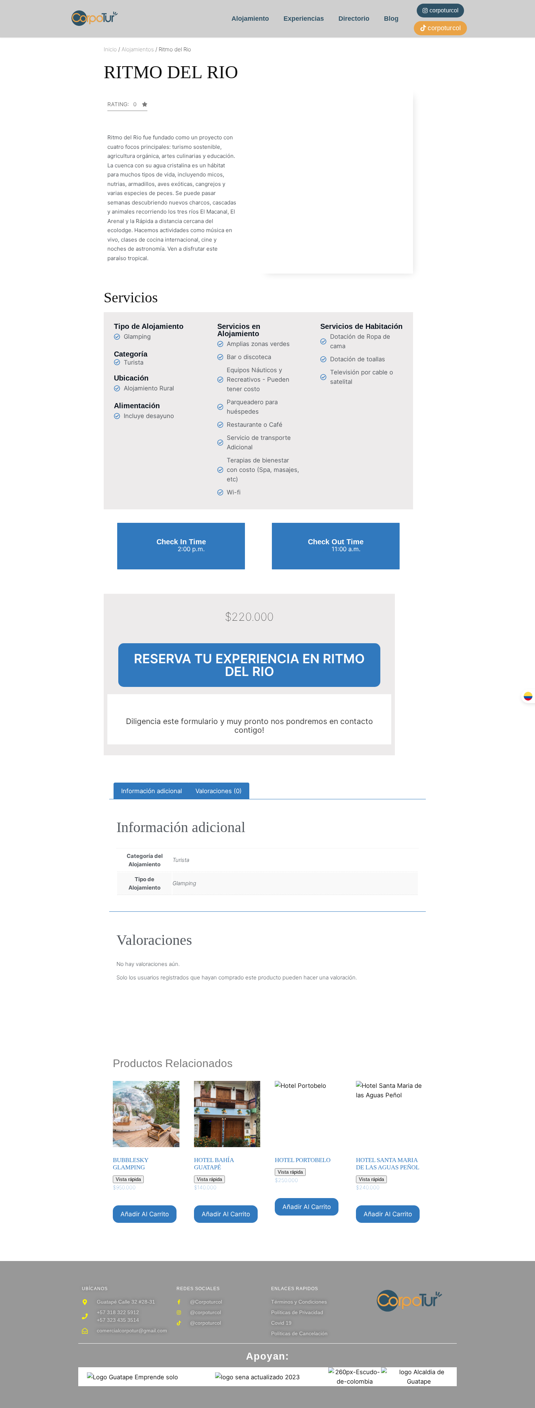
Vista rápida (128, 1179)
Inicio (110, 49)
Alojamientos (138, 49)
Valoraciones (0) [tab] (218, 791)
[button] (127, 106)
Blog (391, 18)
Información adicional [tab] (151, 791)
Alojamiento (250, 18)
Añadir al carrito (144, 1214)
